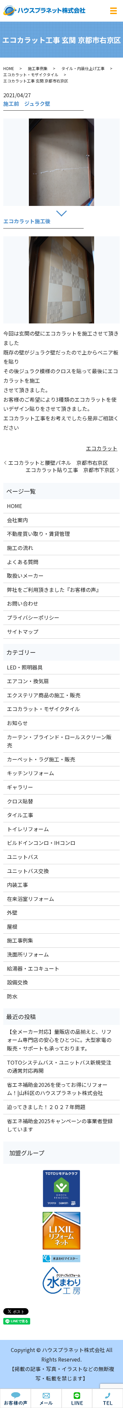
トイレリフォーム (28, 829)
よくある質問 (22, 562)
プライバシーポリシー (33, 617)
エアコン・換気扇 (28, 681)
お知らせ (17, 723)
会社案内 (17, 520)
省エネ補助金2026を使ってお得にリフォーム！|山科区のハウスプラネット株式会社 (57, 1089)
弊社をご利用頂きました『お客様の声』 (54, 590)
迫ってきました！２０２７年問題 (46, 1107)
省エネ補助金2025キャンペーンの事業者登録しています (60, 1125)
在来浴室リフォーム (30, 899)
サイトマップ (22, 631)
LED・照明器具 (25, 667)
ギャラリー (20, 787)
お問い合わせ (22, 603)
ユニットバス (22, 857)
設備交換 (17, 982)
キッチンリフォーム (30, 773)
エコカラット (101, 448)
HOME (8, 68)
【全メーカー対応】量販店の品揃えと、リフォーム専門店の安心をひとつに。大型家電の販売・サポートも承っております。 (59, 1040)
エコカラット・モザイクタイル (30, 74)
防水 (12, 996)
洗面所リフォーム (28, 954)
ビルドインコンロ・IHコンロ (41, 843)
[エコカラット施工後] (61, 279)
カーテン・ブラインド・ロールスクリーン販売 (59, 741)
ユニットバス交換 (28, 871)
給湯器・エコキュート (33, 968)
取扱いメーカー (25, 575)
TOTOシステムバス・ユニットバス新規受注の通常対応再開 (59, 1066)
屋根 (12, 926)
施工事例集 (38, 68)
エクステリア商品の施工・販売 (43, 695)
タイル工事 (20, 815)
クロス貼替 (20, 801)
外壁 (12, 912)
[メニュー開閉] (113, 11)
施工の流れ (20, 548)
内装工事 (17, 884)
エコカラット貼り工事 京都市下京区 (70, 469)
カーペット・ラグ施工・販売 (41, 759)
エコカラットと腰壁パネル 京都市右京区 (58, 462)
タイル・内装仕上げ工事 (83, 68)
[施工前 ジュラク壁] (61, 162)
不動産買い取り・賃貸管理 (38, 534)
